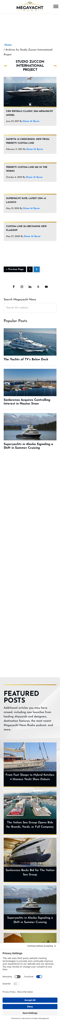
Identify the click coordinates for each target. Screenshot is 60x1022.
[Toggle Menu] (55, 6)
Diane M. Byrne (31, 121)
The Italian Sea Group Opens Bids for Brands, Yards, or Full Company (30, 824)
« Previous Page (15, 269)
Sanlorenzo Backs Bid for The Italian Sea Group (30, 872)
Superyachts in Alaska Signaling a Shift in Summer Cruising (30, 920)
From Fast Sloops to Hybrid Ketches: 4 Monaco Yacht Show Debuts (30, 777)
